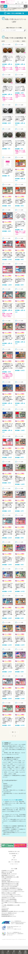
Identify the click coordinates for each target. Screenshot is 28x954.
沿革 (14, 857)
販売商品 (2, 9)
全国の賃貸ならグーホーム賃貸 (8, 897)
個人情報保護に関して (14, 853)
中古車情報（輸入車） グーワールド (9, 873)
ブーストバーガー (5, 908)
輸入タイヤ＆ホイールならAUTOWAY (9, 886)
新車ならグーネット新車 (7, 872)
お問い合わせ (14, 859)
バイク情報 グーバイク (6, 878)
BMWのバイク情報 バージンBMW (9, 892)
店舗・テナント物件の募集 (14, 861)
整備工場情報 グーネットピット (8, 875)
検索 (25, 6)
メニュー (26, 2)
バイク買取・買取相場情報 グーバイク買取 (11, 905)
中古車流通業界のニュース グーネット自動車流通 (12, 889)
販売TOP (24, 8)
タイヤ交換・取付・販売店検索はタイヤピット (11, 888)
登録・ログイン (18, 3)
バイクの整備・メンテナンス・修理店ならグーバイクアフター (14, 903)
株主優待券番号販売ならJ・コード (9, 916)
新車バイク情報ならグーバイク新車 (9, 900)
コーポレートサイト (14, 863)
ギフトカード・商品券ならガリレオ (9, 913)
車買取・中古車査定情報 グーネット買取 (10, 876)
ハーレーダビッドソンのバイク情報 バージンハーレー (13, 891)
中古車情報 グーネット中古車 (8, 870)
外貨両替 (6, 9)
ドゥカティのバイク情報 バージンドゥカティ (11, 894)
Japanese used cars (6, 880)
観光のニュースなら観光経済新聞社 (9, 899)
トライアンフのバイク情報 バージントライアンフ (12, 896)
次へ (13, 732)
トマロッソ (4, 906)
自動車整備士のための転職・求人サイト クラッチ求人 (13, 911)
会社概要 (14, 855)
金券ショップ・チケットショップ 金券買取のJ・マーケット (11, 8)
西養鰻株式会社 (5, 909)
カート (22, 3)
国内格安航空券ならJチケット (8, 914)
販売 (6, 6)
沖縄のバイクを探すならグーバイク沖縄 (10, 884)
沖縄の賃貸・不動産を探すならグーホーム (10, 881)
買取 (2, 6)
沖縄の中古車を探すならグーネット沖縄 (10, 883)
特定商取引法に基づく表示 (14, 851)
